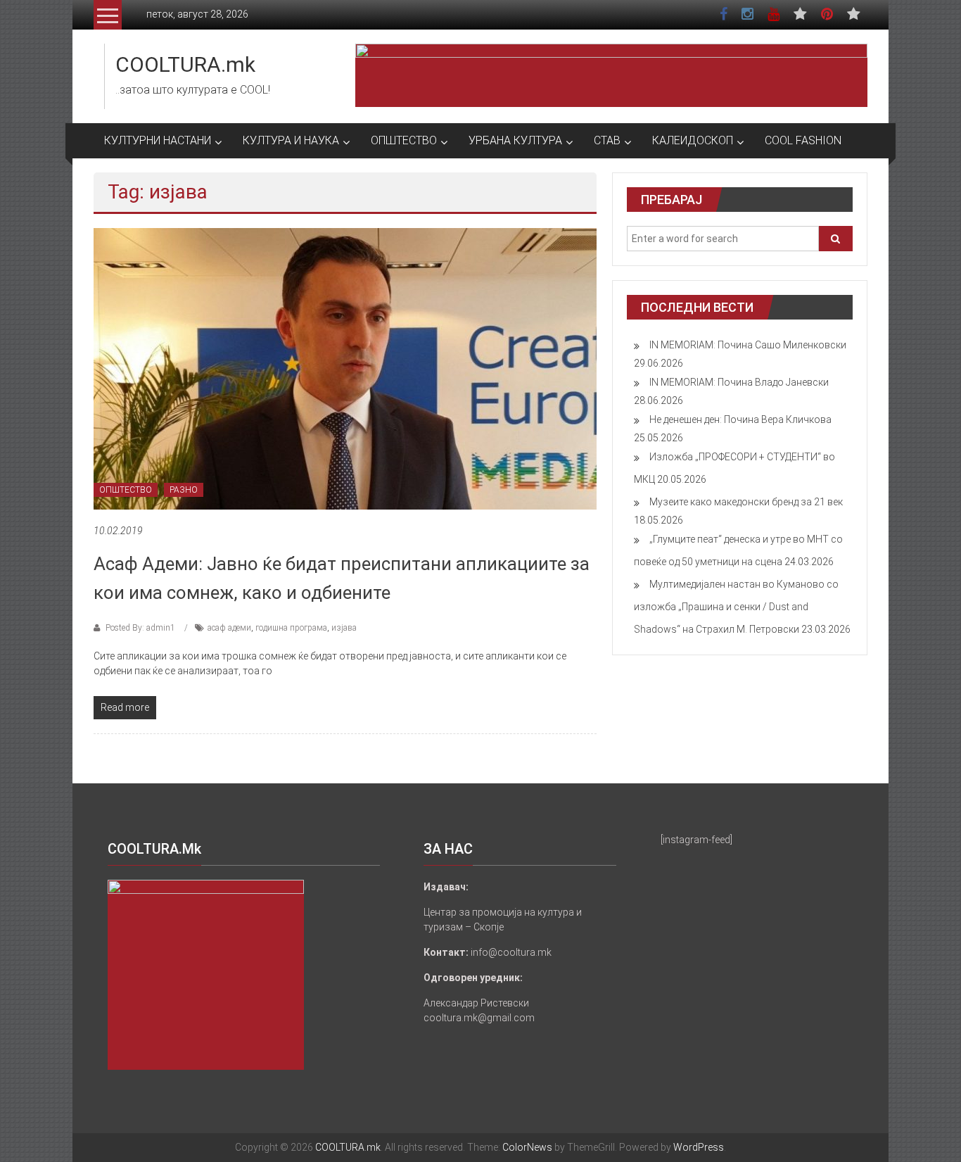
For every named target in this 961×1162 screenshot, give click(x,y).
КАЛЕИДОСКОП (692, 140)
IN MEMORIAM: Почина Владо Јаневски (739, 382)
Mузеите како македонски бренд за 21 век (746, 501)
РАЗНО (184, 490)
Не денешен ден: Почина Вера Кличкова (740, 419)
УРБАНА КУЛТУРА (515, 140)
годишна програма (291, 628)
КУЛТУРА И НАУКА (291, 140)
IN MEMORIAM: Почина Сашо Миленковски (747, 345)
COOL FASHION (803, 140)
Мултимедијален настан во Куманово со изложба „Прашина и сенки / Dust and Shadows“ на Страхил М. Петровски (736, 607)
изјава (344, 628)
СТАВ (607, 140)
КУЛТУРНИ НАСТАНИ (157, 140)
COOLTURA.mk (185, 64)
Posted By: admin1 (140, 628)
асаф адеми (229, 628)
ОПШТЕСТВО (404, 140)
